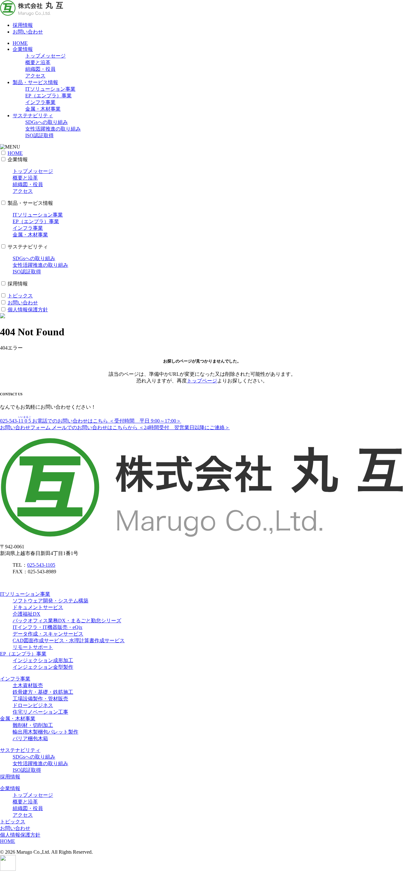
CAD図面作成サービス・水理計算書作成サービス (69, 640)
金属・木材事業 (43, 109)
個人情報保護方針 (28, 309)
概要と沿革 (37, 62)
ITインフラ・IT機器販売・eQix (47, 627)
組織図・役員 (40, 69)
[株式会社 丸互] (31, 14)
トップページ (202, 380)
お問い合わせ (28, 31)
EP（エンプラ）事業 (48, 95)
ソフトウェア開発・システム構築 (50, 600)
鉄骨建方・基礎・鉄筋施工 (43, 692)
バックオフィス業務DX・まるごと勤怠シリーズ (67, 620)
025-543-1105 (41, 565)
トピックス (20, 295)
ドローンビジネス (33, 705)
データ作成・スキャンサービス (48, 634)
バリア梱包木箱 (30, 738)
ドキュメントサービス (38, 607)
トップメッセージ (45, 55)
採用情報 (23, 25)
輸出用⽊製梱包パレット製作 (45, 732)
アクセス (35, 75)
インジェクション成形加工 (43, 660)
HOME (20, 43)
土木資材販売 (28, 685)
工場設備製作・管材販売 (40, 698)
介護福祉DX (26, 614)
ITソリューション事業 (50, 89)
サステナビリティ (33, 115)
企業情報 (23, 49)
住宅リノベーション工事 (40, 712)
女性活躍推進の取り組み (53, 128)
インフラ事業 (40, 102)
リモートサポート (33, 647)
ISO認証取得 (39, 135)
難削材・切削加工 (33, 725)
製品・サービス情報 (35, 82)
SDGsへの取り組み (46, 122)
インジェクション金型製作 (43, 667)
